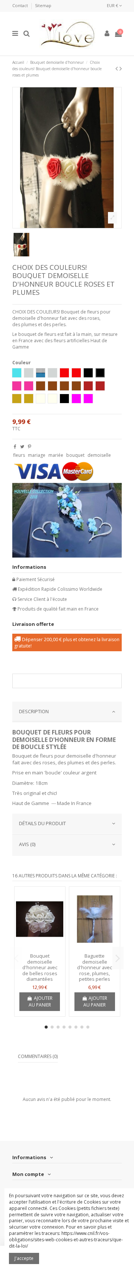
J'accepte (24, 1258)
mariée (55, 455)
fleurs (19, 455)
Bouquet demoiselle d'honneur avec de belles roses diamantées (39, 967)
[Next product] (120, 68)
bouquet (75, 455)
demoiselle (99, 455)
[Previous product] (117, 68)
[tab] (67, 712)
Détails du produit (42, 823)
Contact (20, 5)
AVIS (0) (27, 844)
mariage (36, 455)
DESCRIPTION (34, 711)
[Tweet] (22, 446)
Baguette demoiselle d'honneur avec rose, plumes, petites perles (94, 967)
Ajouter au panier (40, 1001)
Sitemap (43, 5)
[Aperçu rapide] (39, 947)
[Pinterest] (29, 446)
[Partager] (15, 446)
